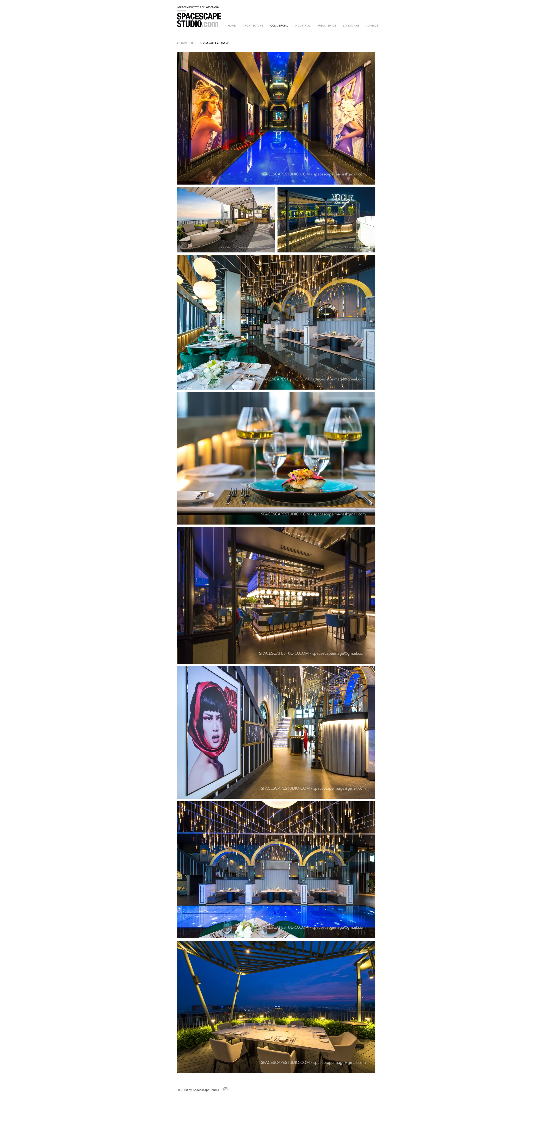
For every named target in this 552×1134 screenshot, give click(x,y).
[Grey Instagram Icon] (225, 1089)
